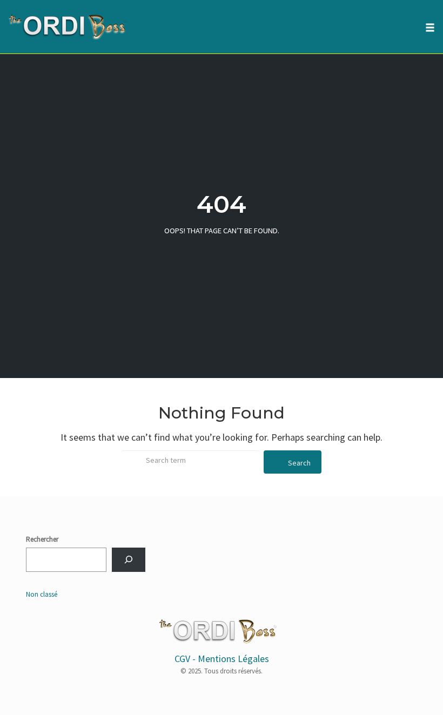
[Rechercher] (129, 560)
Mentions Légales (233, 658)
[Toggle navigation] (430, 27)
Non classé (41, 594)
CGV (182, 658)
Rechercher (42, 539)
